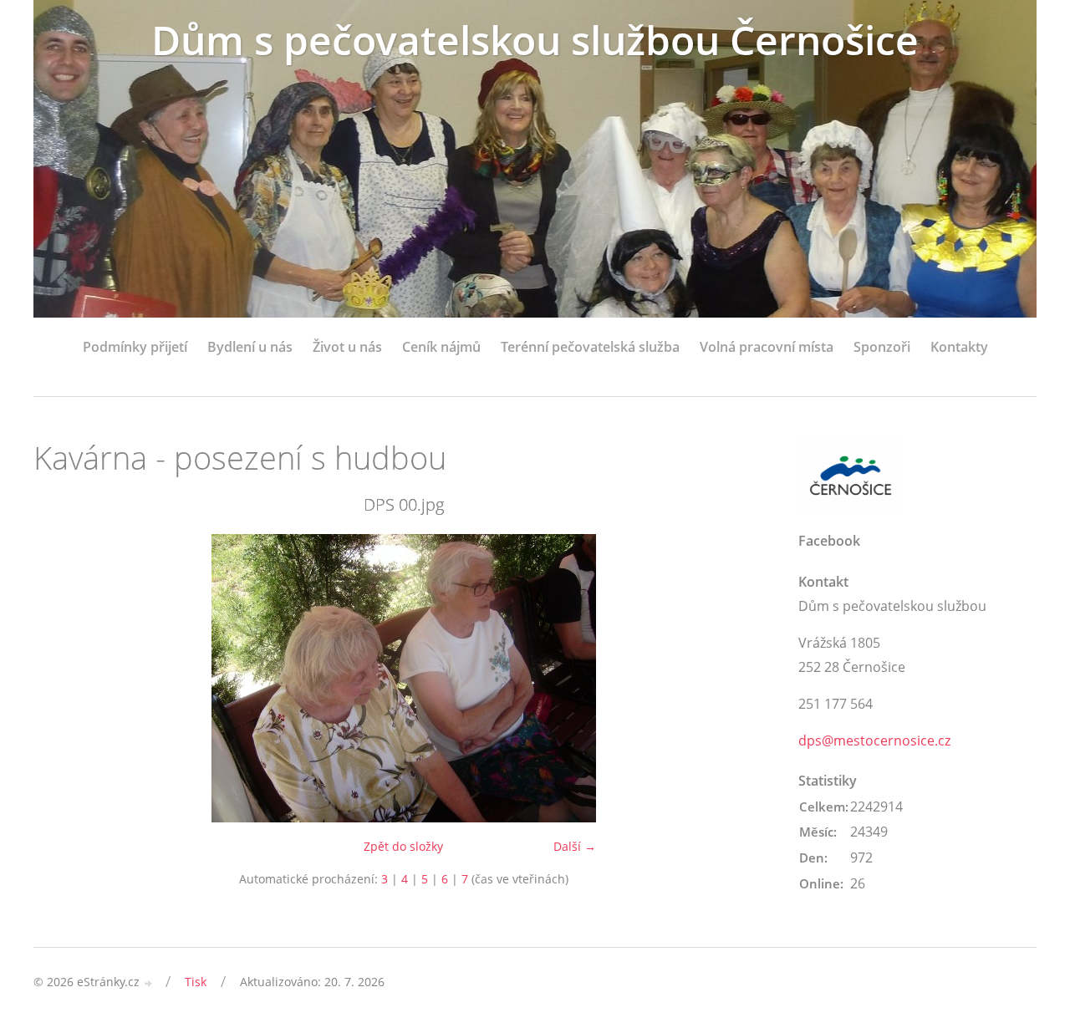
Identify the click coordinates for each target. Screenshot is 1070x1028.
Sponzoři (881, 347)
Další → (574, 846)
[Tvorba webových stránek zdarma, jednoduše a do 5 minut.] (149, 983)
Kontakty (959, 347)
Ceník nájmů (441, 347)
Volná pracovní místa (766, 347)
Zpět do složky (403, 846)
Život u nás (347, 347)
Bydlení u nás (250, 347)
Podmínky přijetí (135, 347)
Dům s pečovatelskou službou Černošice (535, 40)
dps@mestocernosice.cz (874, 740)
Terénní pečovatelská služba (590, 347)
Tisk (195, 982)
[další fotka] (746, 678)
